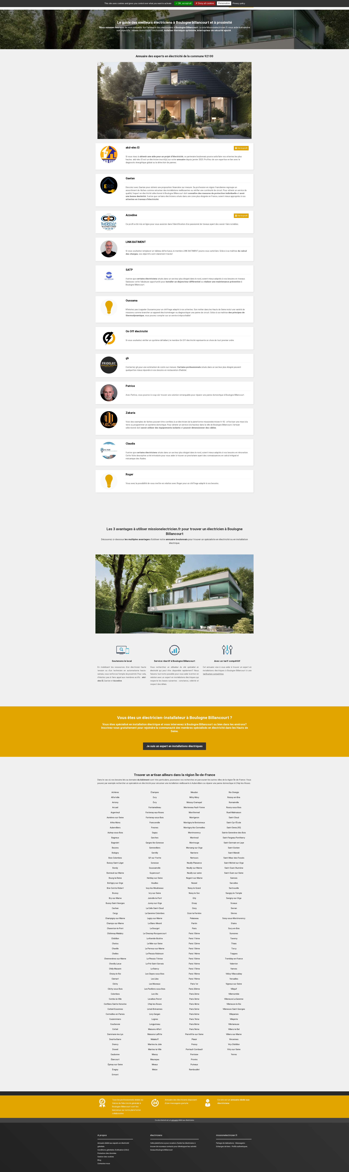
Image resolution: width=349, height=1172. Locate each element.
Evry (155, 797)
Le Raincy (155, 969)
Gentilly (155, 853)
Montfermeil (194, 812)
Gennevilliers (154, 848)
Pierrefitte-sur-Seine (194, 1034)
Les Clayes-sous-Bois (154, 974)
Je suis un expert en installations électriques (174, 746)
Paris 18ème (194, 974)
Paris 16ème (194, 964)
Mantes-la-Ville (154, 1049)
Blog (99, 1160)
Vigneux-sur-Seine (234, 984)
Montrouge (194, 843)
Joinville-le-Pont (155, 898)
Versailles (234, 979)
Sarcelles (234, 883)
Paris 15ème (194, 959)
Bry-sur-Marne (115, 898)
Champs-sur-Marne (115, 923)
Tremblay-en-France (234, 959)
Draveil (115, 1049)
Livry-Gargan (154, 1014)
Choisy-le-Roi (115, 974)
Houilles (154, 883)
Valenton (234, 964)
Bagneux (115, 838)
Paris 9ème (194, 1029)
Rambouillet (194, 1069)
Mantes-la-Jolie (155, 1044)
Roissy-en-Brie (233, 797)
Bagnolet (115, 843)
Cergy (115, 913)
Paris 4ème (194, 1004)
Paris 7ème (194, 1019)
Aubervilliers (115, 828)
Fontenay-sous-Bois (155, 817)
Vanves (234, 969)
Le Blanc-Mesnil (155, 923)
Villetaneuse (233, 1024)
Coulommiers (115, 1019)
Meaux (155, 1064)
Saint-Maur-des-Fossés (233, 858)
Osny (194, 908)
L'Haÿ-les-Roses (155, 1004)
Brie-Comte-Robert (115, 888)
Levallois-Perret (155, 999)
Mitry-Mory (194, 797)
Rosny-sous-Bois (233, 807)
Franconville (155, 822)
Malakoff (155, 1039)
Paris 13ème (194, 948)
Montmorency (194, 833)
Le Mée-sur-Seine (155, 943)
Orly (194, 898)
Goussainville (154, 868)
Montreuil (194, 838)
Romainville (234, 802)
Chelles (115, 954)
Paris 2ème (194, 994)
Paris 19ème (194, 979)
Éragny (115, 1069)
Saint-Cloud (234, 817)
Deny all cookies (205, 3)
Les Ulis (154, 994)
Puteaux (194, 1064)
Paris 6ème (194, 1014)
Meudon (194, 792)
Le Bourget (155, 928)
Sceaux (234, 903)
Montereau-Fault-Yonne (194, 807)
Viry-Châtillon (234, 1044)
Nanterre (194, 853)
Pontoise (194, 1054)
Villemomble (233, 994)
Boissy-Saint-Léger (115, 863)
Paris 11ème (194, 938)
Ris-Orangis (234, 792)
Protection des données (106, 1153)
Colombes (115, 994)
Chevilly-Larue (115, 964)
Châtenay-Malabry (115, 933)
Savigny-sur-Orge (233, 898)
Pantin (194, 923)
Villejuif (234, 989)
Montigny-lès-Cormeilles (194, 828)
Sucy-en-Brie (234, 928)
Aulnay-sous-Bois (115, 833)
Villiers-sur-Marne (234, 1034)
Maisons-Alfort (154, 1029)
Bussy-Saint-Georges (115, 903)
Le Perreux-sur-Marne (154, 948)
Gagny (154, 833)
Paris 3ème (194, 999)
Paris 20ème (194, 989)
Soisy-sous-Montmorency (233, 918)
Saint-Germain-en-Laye (234, 843)
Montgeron (194, 817)
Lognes (155, 1019)
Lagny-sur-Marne (154, 918)
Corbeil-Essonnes (115, 1009)
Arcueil (115, 807)
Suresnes (234, 933)
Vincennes (233, 1039)
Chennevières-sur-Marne (115, 959)
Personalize (224, 3)
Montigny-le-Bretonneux (194, 822)
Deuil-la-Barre (115, 1039)
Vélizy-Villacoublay (234, 974)
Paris (194, 928)
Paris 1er (194, 984)
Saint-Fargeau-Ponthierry (234, 838)
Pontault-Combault (194, 1049)
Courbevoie (115, 1024)
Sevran (234, 908)
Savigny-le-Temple (234, 893)
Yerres (234, 1054)
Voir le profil (242, 148)
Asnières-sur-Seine (115, 817)
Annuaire (100, 1143)
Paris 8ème (194, 1024)
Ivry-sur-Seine (155, 893)
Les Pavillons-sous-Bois (154, 989)
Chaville (115, 948)
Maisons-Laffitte (155, 1034)
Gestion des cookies (105, 1157)
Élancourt (115, 1059)
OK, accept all (184, 3)
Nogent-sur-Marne (194, 878)
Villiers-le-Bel (234, 1029)
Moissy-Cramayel (194, 802)
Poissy (194, 1044)
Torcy (233, 948)
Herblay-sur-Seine (155, 878)
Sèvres (234, 913)
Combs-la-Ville (115, 999)
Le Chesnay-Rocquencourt (154, 933)
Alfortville (115, 797)
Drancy (115, 1044)
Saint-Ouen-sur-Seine (233, 873)
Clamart (115, 979)
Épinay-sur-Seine (115, 1064)
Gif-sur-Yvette (154, 858)
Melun (154, 1069)
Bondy (115, 868)
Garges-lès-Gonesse (155, 843)
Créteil (115, 1029)
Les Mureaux (154, 984)
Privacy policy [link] (239, 3)
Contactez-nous (103, 1163)
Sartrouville (234, 888)
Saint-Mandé (234, 853)
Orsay (194, 903)
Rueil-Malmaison (234, 812)
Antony (115, 802)
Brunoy (115, 893)
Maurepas (154, 1059)
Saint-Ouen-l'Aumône (234, 868)
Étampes (155, 792)
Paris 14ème (194, 954)
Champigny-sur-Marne (115, 918)
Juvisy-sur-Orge (155, 903)
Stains (234, 923)
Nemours (194, 858)
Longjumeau (154, 1024)
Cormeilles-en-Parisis (115, 1014)
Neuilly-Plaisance (194, 863)
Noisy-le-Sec (194, 893)
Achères (115, 792)
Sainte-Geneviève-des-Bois (234, 833)
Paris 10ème (194, 933)
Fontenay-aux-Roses (155, 812)
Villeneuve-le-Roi (234, 1004)
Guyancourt (155, 873)
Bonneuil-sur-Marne (115, 873)
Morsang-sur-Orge (194, 848)
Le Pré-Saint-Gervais (155, 964)
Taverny (233, 938)
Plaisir (194, 1039)
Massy (155, 1054)
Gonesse (155, 863)
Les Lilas (155, 979)
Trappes (233, 954)
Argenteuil (115, 812)
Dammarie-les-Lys (115, 1034)
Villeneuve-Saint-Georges (234, 1009)
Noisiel (194, 883)
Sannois (233, 878)
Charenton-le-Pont (115, 928)
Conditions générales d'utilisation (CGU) (113, 1150)
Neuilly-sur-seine (194, 873)
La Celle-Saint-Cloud (155, 908)
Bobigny (115, 853)
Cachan (115, 908)
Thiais (234, 943)
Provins (194, 1059)
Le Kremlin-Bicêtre (155, 938)
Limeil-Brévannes (154, 1009)
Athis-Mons (115, 822)
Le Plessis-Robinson (155, 954)
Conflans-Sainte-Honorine (115, 1004)
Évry (155, 802)
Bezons (115, 848)
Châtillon (115, 938)
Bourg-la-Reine (115, 878)
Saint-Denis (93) (234, 828)
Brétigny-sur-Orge (115, 883)
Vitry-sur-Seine (233, 1049)
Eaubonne (115, 1054)
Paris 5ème (194, 1009)
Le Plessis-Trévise (155, 959)
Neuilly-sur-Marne (194, 868)
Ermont (115, 1075)
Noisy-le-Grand (194, 888)
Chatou (115, 943)
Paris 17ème (194, 969)
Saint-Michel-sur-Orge (234, 863)
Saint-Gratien (234, 848)
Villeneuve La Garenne (233, 999)
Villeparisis (234, 1014)
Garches (154, 838)
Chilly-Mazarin (115, 969)
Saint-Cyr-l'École (234, 822)
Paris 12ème (194, 943)
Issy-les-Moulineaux (154, 888)
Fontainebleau (155, 807)
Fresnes (154, 828)
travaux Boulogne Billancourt (161, 1150)
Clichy (115, 984)
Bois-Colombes (115, 858)
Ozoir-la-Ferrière (194, 913)
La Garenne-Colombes (154, 913)
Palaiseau (194, 918)
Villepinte (234, 1019)
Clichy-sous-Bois (115, 989)
